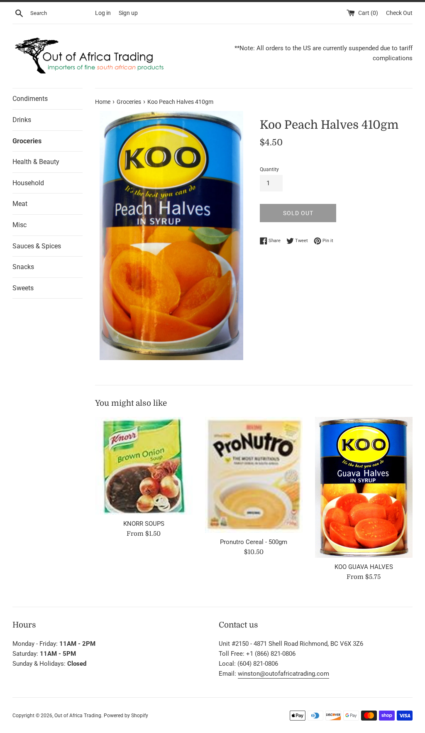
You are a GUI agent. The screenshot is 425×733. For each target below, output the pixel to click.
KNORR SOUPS (143, 523)
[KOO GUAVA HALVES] (364, 487)
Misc (19, 225)
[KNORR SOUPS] (144, 466)
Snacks (23, 267)
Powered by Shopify (126, 715)
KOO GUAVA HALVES (364, 567)
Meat (19, 204)
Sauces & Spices (36, 246)
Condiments (30, 99)
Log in (103, 13)
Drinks (21, 120)
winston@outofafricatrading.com (283, 673)
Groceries (27, 141)
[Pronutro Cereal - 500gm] (254, 475)
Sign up (128, 13)
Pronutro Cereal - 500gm (253, 542)
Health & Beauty (35, 162)
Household (28, 183)
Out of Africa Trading (77, 715)
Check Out (399, 13)
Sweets (23, 288)
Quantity (269, 169)
